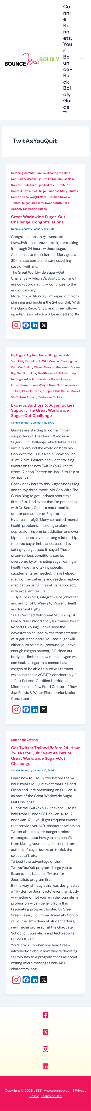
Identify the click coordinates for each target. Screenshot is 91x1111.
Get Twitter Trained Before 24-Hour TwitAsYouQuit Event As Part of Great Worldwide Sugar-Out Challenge (45, 755)
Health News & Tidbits (53, 373)
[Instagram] (16, 326)
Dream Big (34, 179)
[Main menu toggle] (82, 60)
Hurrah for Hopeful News (53, 379)
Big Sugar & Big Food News (29, 355)
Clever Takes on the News (51, 367)
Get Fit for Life (52, 179)
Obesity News (31, 391)
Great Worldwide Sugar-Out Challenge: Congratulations (38, 219)
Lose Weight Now (34, 197)
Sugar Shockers (32, 203)
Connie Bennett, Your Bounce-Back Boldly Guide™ (67, 59)
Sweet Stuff (53, 203)
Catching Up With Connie (28, 173)
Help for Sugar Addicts (38, 185)
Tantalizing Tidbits (35, 209)
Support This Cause (56, 391)
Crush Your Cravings (24, 740)
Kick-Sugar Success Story (50, 191)
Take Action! (28, 397)
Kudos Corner (20, 385)
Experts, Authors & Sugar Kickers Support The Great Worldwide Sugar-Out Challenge (43, 410)
